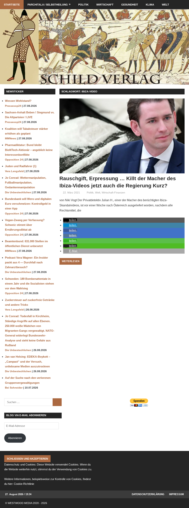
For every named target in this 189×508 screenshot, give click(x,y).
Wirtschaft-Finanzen (113, 192)
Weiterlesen (70, 261)
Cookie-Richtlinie (24, 483)
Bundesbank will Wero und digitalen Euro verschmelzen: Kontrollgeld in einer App (28, 203)
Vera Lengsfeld (14, 171)
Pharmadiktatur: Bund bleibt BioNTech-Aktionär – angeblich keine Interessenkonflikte (29, 149)
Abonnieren (15, 438)
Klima (150, 4)
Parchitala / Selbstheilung (48, 4)
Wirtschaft (105, 4)
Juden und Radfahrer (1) (20, 166)
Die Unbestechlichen (18, 192)
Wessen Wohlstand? (18, 100)
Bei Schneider (14, 387)
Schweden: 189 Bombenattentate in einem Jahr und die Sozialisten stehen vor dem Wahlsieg (29, 283)
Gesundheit (129, 4)
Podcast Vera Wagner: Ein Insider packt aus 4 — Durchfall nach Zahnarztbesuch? (26, 262)
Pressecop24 (13, 106)
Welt (165, 4)
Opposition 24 (14, 159)
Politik (83, 4)
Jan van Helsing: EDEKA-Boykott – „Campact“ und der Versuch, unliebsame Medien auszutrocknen (27, 361)
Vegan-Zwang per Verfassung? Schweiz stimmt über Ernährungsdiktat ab (24, 224)
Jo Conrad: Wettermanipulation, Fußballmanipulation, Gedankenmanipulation (25, 182)
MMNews (10, 138)
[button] (70, 220)
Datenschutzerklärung (148, 494)
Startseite (12, 4)
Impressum (176, 494)
